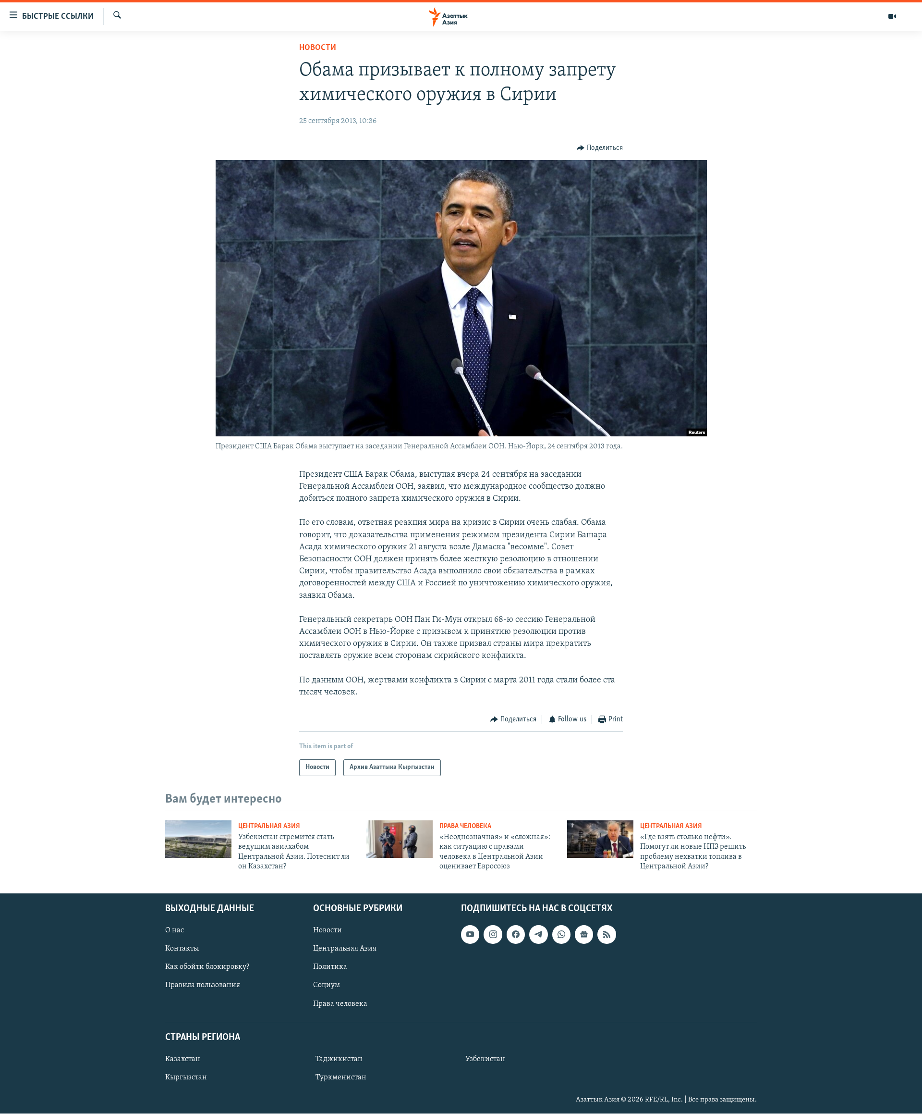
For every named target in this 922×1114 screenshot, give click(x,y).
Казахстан (182, 1059)
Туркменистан (340, 1077)
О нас (174, 931)
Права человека (465, 826)
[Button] (600, 148)
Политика (330, 967)
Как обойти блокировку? (207, 967)
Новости (317, 48)
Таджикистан (339, 1059)
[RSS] (606, 935)
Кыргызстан (186, 1077)
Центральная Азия (269, 826)
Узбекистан (485, 1059)
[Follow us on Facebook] (516, 935)
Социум (326, 986)
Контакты (182, 949)
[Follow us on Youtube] (470, 935)
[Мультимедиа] (892, 16)
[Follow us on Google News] (584, 935)
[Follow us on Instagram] (493, 935)
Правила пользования (202, 986)
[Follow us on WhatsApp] (561, 935)
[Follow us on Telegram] (538, 935)
